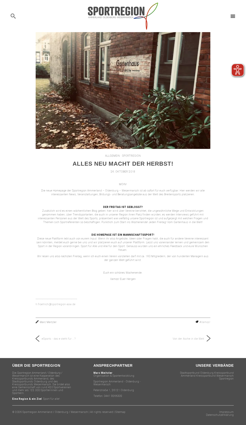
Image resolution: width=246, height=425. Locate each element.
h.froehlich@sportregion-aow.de (55, 304)
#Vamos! (205, 322)
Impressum (226, 412)
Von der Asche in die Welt (188, 338)
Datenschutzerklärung (220, 414)
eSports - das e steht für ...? (59, 338)
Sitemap (120, 412)
